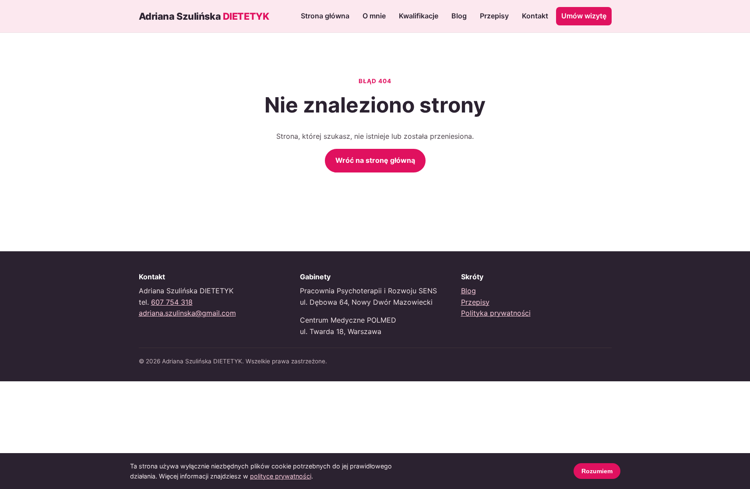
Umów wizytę (583, 15)
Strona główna (325, 15)
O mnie (374, 15)
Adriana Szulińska (204, 16)
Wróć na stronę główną (375, 160)
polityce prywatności (280, 476)
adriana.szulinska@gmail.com (187, 313)
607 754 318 (172, 302)
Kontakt (535, 15)
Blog (459, 15)
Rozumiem (597, 471)
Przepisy (494, 15)
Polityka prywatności (496, 313)
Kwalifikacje (418, 15)
